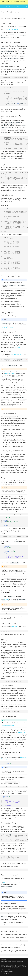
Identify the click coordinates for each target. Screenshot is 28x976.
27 (1, 269)
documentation (16, 108)
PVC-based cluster (7, 882)
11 (1, 99)
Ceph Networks (21, 732)
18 (1, 229)
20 (1, 261)
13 (1, 102)
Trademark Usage (4, 969)
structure (9, 373)
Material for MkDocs (9, 971)
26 (1, 268)
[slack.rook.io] (2, 974)
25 (1, 267)
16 (1, 227)
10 (1, 98)
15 (1, 104)
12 (1, 101)
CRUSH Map (14, 626)
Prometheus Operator (6, 894)
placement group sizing (16, 354)
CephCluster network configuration (9, 725)
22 (1, 263)
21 (1, 262)
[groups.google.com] (6, 974)
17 (1, 228)
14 (1, 103)
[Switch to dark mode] (23, 6)
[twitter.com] (4, 974)
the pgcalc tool (19, 347)
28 (1, 271)
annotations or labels (6, 469)
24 (1, 266)
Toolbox (13, 889)
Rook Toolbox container (12, 29)
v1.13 (18, 6)
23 (1, 264)
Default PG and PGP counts (7, 327)
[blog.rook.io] (9, 974)
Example (6, 599)
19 (1, 231)
